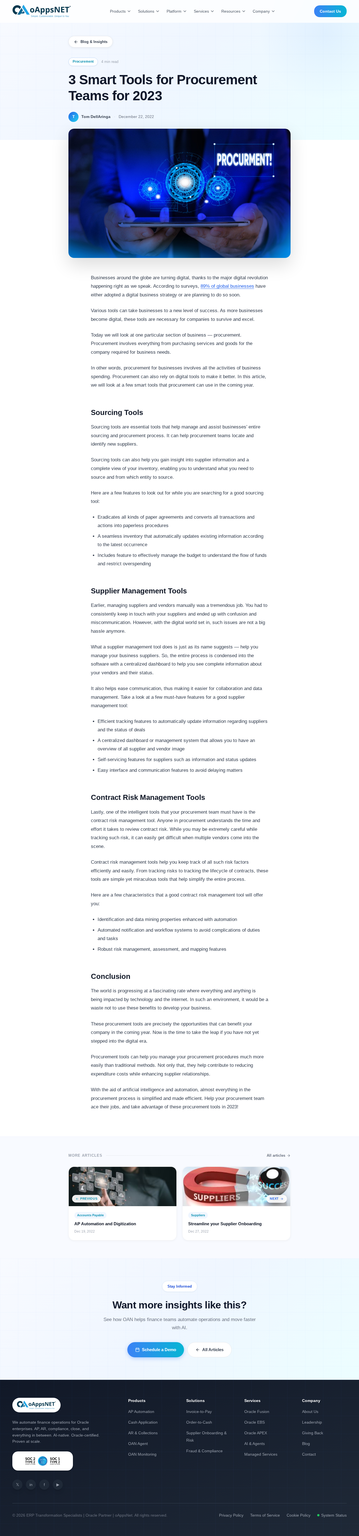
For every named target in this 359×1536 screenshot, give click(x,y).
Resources (230, 11)
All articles (276, 1155)
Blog (306, 1443)
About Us (310, 1411)
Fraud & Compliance (204, 1451)
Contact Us (330, 11)
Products (118, 11)
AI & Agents (254, 1443)
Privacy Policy (231, 1515)
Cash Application (143, 1422)
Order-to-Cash (199, 1422)
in (31, 1484)
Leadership (312, 1422)
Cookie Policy (298, 1515)
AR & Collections (143, 1433)
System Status (334, 1515)
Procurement (83, 61)
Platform (174, 11)
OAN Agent (138, 1443)
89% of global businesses (227, 286)
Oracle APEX (255, 1433)
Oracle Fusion (256, 1411)
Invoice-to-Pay (199, 1411)
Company (261, 11)
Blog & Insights (93, 42)
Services (201, 11)
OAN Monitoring (142, 1454)
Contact (309, 1454)
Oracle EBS (254, 1422)
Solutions (146, 11)
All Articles (213, 1349)
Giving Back (312, 1433)
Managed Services (260, 1454)
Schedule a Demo (159, 1349)
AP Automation (141, 1411)
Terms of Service (265, 1515)
